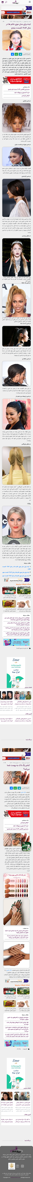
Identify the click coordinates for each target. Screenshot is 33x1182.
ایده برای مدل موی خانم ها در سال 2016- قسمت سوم (15, 572)
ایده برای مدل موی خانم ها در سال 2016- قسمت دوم (15, 576)
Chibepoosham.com (15, 1177)
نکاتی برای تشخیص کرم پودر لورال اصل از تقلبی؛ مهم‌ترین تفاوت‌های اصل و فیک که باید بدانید (18, 634)
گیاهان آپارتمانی (26, 96)
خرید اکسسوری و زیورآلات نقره (22, 93)
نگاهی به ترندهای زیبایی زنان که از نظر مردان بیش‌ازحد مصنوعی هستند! (18, 624)
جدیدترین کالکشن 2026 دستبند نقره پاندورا (19, 89)
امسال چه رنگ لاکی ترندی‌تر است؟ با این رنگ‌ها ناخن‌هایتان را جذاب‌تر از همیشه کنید (18, 629)
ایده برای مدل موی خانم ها (22, 648)
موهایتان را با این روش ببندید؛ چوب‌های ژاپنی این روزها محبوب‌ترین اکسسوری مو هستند (17, 619)
